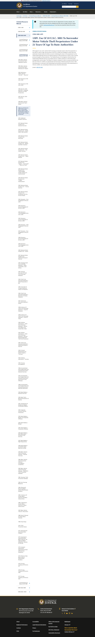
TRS (48, 612)
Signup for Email (68, 608)
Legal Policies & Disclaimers (39, 624)
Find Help (70, 3)
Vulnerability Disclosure (54, 633)
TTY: (42, 612)
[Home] (26, 8)
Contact (69, 631)
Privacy (34, 628)
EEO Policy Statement (54, 629)
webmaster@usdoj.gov (48, 25)
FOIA (17, 631)
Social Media (65, 610)
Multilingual (67, 621)
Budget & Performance (22, 624)
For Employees (36, 631)
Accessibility (36, 621)
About (17, 621)
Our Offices (64, 3)
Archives (18, 628)
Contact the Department (46, 608)
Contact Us (76, 3)
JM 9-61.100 (39, 67)
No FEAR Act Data (53, 626)
